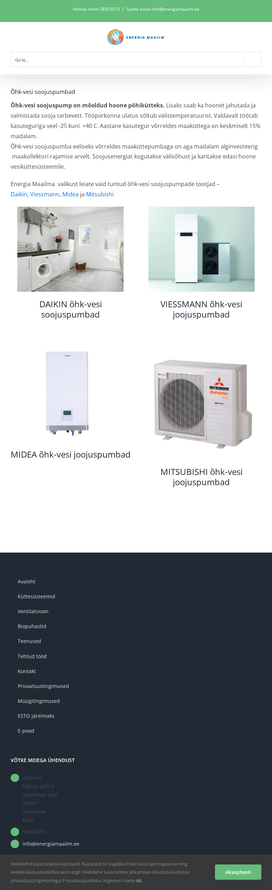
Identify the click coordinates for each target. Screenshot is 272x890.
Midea (70, 194)
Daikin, (20, 194)
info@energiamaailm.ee (51, 843)
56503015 (110, 9)
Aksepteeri (238, 872)
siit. (139, 880)
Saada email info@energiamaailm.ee (162, 9)
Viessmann (45, 194)
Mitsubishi (100, 194)
